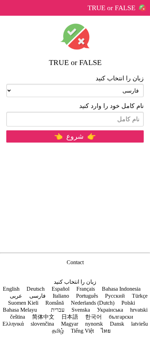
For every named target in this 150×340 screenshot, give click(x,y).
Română (54, 303)
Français (85, 289)
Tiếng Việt (82, 331)
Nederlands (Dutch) (92, 303)
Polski (128, 303)
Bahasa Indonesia (121, 289)
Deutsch (36, 289)
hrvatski (139, 310)
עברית (58, 310)
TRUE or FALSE (111, 8)
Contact (75, 262)
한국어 (93, 317)
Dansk (117, 324)
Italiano (61, 296)
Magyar (69, 324)
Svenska (81, 310)
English (11, 289)
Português (87, 296)
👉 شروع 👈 (75, 136)
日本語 (69, 317)
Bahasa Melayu (20, 310)
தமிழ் (58, 331)
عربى (16, 296)
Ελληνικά (13, 324)
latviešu (139, 324)
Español (60, 289)
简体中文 (43, 317)
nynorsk (94, 324)
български (121, 317)
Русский (115, 296)
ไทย (106, 331)
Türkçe (140, 296)
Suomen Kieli (23, 303)
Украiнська (110, 310)
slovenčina (42, 324)
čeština (17, 317)
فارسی (37, 296)
